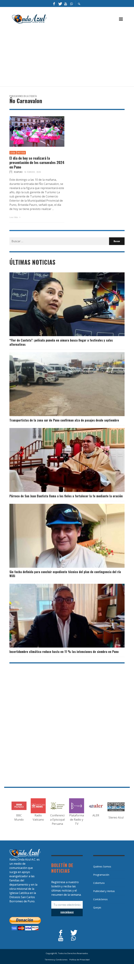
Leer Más (13, 217)
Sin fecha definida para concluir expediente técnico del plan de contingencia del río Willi (65, 573)
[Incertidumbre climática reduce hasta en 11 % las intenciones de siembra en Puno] (61, 615)
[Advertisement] (71, 56)
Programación (101, 874)
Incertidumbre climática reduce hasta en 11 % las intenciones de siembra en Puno (64, 651)
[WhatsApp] (71, 3)
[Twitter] (59, 3)
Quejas (97, 907)
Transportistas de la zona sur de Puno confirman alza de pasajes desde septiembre (64, 420)
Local (13, 152)
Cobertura (99, 883)
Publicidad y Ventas (104, 891)
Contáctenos (100, 899)
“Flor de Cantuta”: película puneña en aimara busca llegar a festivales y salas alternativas (61, 342)
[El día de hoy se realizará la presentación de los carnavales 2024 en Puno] (31, 131)
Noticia (21, 152)
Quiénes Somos (102, 866)
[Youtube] (65, 3)
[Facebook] (54, 3)
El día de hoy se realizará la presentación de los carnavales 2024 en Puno (36, 162)
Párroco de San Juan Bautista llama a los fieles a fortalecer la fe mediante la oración (66, 496)
